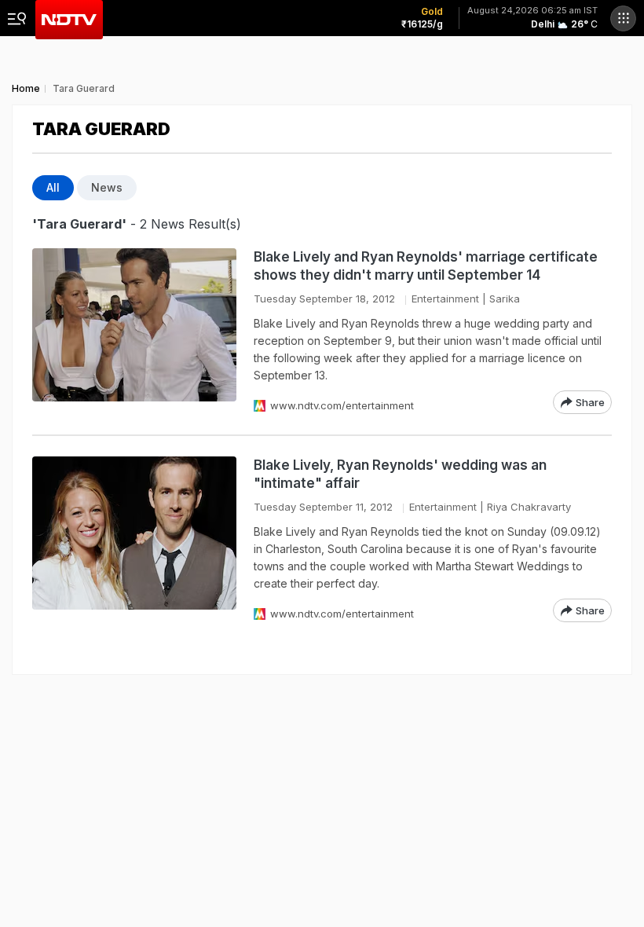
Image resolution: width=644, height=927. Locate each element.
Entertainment (445, 298)
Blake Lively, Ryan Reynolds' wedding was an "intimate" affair (400, 474)
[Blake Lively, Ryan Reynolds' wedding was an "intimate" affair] (134, 539)
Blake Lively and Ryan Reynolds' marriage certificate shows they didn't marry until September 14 (426, 266)
